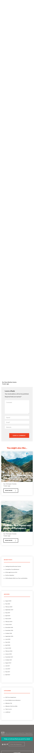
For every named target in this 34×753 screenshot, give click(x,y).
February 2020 (8, 606)
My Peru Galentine (9, 575)
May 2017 (7, 671)
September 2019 (9, 609)
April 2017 (7, 674)
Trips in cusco (8, 709)
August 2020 (8, 601)
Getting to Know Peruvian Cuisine (13, 566)
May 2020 (7, 603)
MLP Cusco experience (10, 697)
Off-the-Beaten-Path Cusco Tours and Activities (16, 578)
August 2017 (8, 662)
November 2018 (9, 630)
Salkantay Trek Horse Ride (11, 706)
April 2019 (7, 615)
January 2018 (8, 654)
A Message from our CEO (11, 572)
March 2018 (8, 648)
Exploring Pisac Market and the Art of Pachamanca (17, 526)
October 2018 (8, 633)
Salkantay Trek (8, 703)
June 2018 (7, 639)
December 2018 (9, 627)
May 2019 (7, 612)
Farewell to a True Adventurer (12, 569)
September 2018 (9, 636)
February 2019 (8, 621)
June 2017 (7, 668)
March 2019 (8, 618)
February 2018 (8, 651)
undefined (7, 712)
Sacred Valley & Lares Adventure (12, 700)
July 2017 (7, 665)
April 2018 (7, 645)
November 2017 (9, 657)
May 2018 (7, 642)
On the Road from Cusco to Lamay (17, 476)
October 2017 (8, 660)
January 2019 (8, 624)
